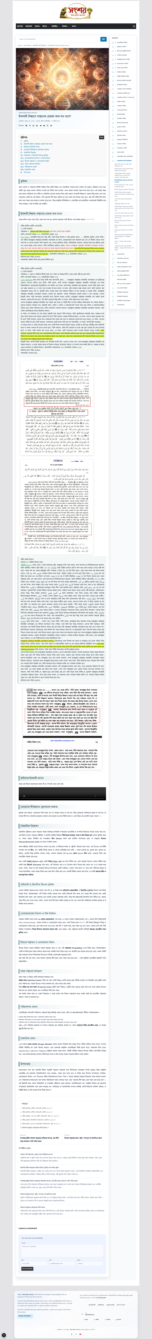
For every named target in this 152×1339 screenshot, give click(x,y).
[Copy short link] (47, 125)
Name (22, 1260)
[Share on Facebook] (26, 125)
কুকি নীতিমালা (101, 1304)
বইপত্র (44, 26)
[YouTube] (80, 1334)
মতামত (37, 26)
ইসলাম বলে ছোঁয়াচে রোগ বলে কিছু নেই (124, 231)
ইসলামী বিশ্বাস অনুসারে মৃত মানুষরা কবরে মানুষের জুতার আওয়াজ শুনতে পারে (124, 208)
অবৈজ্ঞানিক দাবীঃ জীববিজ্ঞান (39, 45)
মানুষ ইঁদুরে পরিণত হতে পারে (122, 203)
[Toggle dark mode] (4, 1335)
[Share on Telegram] (40, 125)
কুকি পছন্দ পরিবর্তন (121, 1305)
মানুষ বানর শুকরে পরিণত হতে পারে (124, 213)
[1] (86, 219)
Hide (101, 137)
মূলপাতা (20, 26)
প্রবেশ (86, 1319)
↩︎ (51, 1108)
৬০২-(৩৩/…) (25, 237)
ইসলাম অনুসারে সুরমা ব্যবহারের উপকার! (123, 221)
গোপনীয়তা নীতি (91, 1304)
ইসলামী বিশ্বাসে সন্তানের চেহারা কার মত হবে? (124, 181)
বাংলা (74, 26)
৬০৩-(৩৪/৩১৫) (27, 280)
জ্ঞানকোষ (29, 26)
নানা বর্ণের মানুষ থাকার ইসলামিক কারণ (123, 200)
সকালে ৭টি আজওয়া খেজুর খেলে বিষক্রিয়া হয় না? (36, 1154)
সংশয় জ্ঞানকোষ (27, 45)
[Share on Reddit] (44, 125)
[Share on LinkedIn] (37, 125)
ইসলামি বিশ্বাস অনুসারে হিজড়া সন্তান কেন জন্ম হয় (124, 217)
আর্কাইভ (54, 26)
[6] (99, 816)
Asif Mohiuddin (101, 1298)
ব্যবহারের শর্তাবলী (110, 1304)
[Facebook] (71, 1334)
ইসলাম (64, 26)
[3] (89, 219)
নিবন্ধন (97, 1319)
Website (78, 1260)
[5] (93, 219)
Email (50, 1260)
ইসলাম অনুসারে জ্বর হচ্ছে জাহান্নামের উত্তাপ (124, 226)
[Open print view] (51, 125)
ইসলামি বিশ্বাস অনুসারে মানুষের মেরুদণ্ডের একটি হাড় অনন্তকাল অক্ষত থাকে (124, 194)
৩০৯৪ (23, 621)
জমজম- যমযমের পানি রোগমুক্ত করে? (123, 242)
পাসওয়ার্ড (108, 1319)
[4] (91, 219)
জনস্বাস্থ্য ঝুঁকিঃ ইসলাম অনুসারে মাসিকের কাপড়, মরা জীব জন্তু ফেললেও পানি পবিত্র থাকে (49, 1181)
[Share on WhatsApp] (33, 125)
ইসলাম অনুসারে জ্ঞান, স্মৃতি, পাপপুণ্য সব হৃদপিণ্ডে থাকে (38, 1194)
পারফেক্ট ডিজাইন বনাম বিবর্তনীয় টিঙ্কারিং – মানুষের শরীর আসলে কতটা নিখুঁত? (124, 248)
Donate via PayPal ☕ (25, 1316)
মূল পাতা (119, 1319)
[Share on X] (29, 125)
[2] (88, 219)
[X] (76, 1334)
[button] (48, 26)
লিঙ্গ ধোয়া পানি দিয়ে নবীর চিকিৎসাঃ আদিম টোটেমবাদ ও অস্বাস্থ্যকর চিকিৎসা (124, 236)
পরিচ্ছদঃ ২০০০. (26, 565)
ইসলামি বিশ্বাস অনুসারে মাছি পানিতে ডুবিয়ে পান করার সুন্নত (39, 1168)
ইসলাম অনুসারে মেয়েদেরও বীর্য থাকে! (34, 1128)
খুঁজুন (103, 39)
